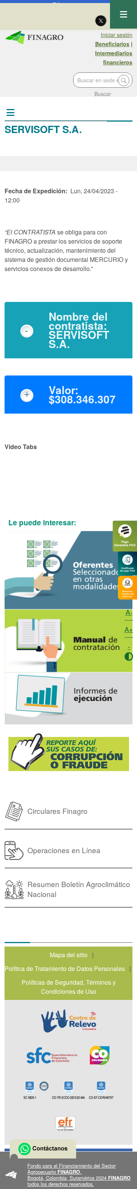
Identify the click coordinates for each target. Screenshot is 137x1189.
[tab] (68, 330)
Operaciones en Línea (63, 850)
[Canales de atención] (127, 586)
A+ (128, 629)
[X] (101, 20)
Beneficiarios (112, 44)
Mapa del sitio (69, 954)
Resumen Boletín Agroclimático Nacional (78, 889)
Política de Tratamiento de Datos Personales (65, 968)
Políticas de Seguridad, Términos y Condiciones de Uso (69, 987)
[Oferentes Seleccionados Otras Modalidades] (68, 570)
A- (129, 612)
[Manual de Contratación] (68, 641)
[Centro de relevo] (68, 1021)
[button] (68, 1175)
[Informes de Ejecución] (68, 698)
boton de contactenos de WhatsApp (43, 1149)
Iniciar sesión (116, 35)
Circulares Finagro (57, 811)
